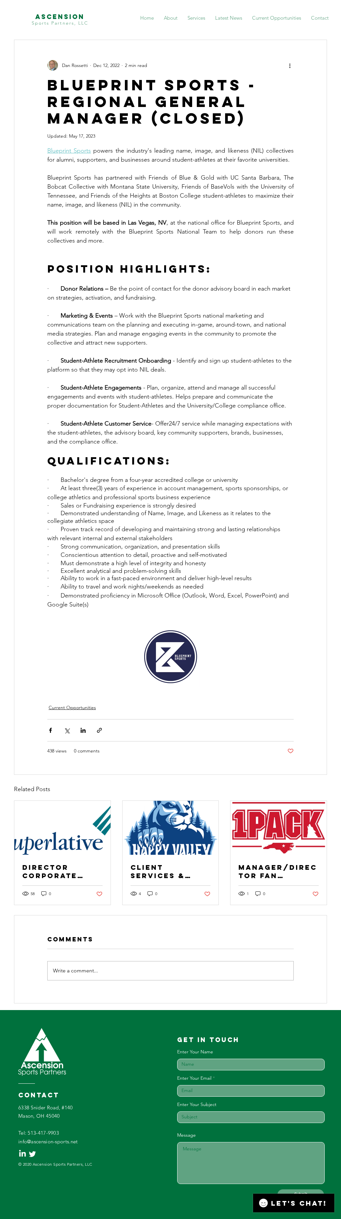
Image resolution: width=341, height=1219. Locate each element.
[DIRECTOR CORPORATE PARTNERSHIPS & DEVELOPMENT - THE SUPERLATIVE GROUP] (62, 828)
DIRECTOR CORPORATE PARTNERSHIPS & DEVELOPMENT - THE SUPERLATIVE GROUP (61, 871)
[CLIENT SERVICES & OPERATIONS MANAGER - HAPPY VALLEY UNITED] (171, 828)
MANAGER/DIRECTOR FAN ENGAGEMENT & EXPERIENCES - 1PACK (277, 871)
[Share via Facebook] (50, 730)
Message (186, 1135)
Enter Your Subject (196, 1104)
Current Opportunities (72, 707)
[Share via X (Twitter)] (67, 730)
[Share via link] (99, 730)
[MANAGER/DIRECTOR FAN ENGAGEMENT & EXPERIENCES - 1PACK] (278, 828)
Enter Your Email (194, 1078)
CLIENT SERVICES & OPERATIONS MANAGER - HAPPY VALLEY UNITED (164, 871)
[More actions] (290, 65)
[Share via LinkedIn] (83, 730)
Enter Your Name (195, 1051)
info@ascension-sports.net (48, 1141)
